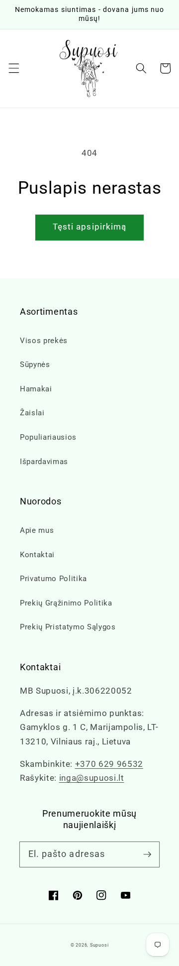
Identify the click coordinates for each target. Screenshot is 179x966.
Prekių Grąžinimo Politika (66, 603)
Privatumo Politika (53, 578)
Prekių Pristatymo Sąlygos (68, 626)
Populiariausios (48, 437)
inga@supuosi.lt (91, 778)
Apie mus (37, 530)
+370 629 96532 (109, 764)
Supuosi (99, 945)
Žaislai (32, 412)
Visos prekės (44, 340)
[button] (13, 68)
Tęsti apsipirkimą (90, 227)
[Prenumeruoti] (147, 854)
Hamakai (36, 388)
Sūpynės (35, 364)
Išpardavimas (44, 461)
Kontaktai (37, 554)
